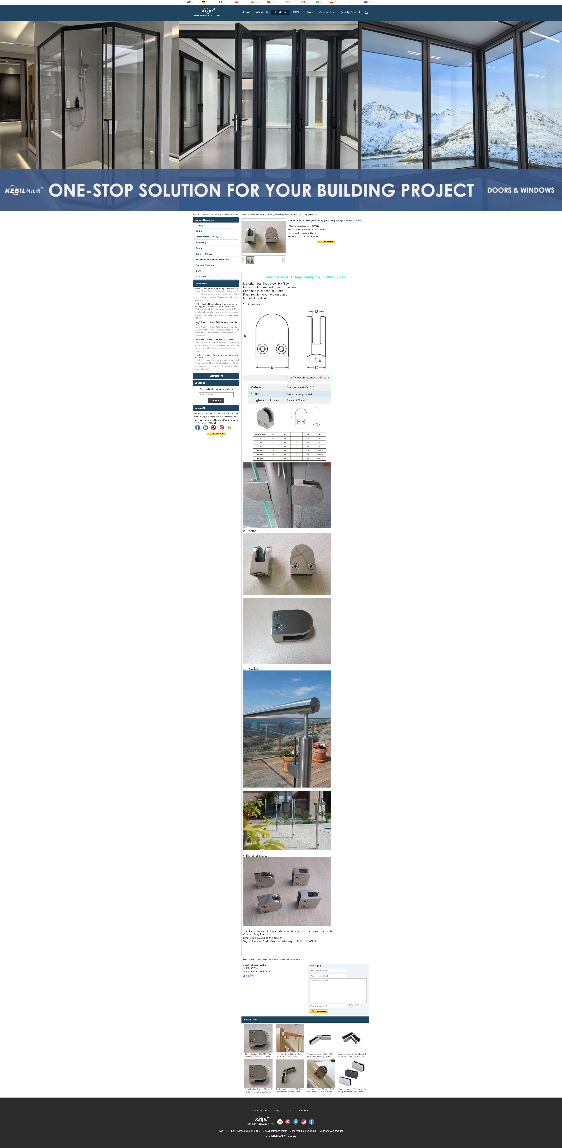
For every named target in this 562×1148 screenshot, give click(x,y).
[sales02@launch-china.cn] (252, 975)
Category (205, 214)
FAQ (276, 1110)
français (225, 2)
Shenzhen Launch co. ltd (303, 1131)
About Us (262, 12)
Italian (307, 2)
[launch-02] (248, 975)
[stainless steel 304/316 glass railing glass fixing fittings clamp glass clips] (263, 237)
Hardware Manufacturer (331, 1131)
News (309, 12)
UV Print (230, 1131)
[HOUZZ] (229, 428)
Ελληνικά (291, 2)
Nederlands (372, 2)
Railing (199, 225)
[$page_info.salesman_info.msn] (244, 975)
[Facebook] (198, 428)
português (274, 2)
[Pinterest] (213, 428)
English (192, 2)
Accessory (216, 214)
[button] (276, 209)
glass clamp (255, 959)
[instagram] (221, 428)
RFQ (296, 12)
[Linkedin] (205, 428)
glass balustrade (270, 959)
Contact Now (216, 433)
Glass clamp (229, 214)
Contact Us (326, 12)
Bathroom (201, 276)
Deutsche (209, 2)
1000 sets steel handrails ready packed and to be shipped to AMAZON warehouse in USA (216, 305)
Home (246, 12)
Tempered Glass (204, 254)
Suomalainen (353, 2)
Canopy (200, 248)
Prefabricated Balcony (207, 237)
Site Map (304, 1110)
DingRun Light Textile (248, 1131)
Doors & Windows (205, 265)
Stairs (199, 231)
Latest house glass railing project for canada (215, 340)
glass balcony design (290, 959)
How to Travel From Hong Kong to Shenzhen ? (216, 288)
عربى (321, 2)
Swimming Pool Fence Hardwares (212, 259)
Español (258, 2)
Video (289, 1110)
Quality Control (350, 12)
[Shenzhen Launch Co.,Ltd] (206, 17)
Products (280, 12)
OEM (198, 271)
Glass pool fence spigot (275, 1131)
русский (242, 2)
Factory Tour (260, 1110)
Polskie (336, 2)
